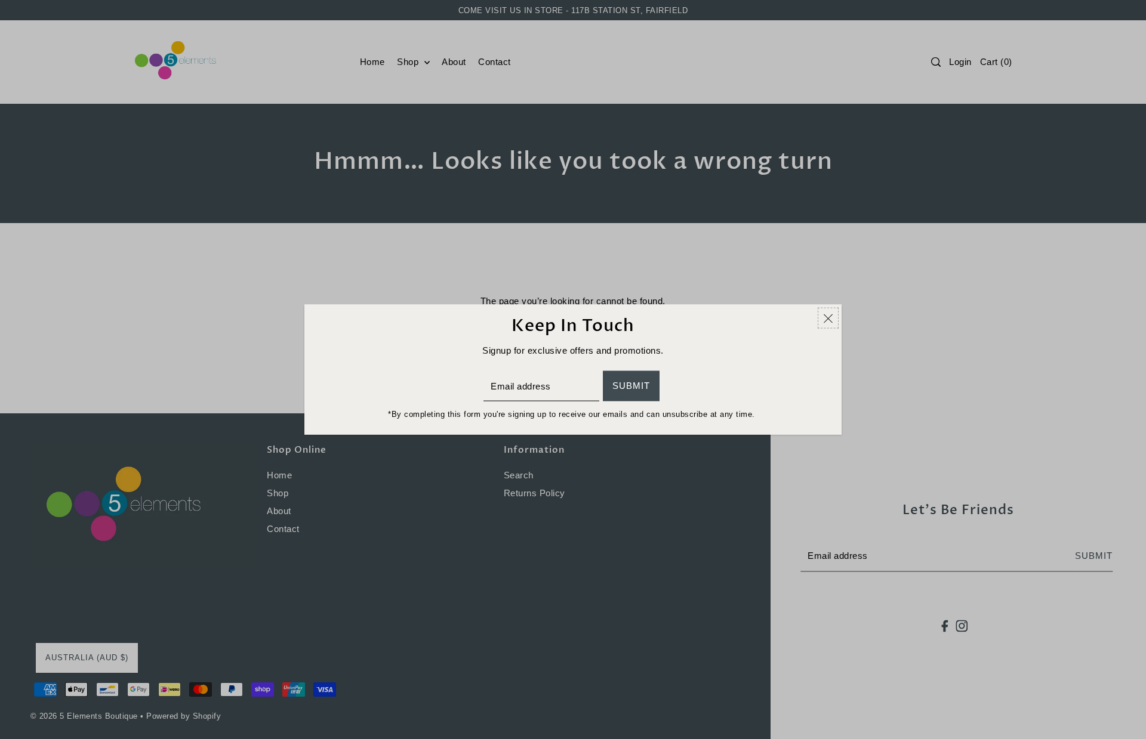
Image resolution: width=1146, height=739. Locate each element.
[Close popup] (828, 318)
